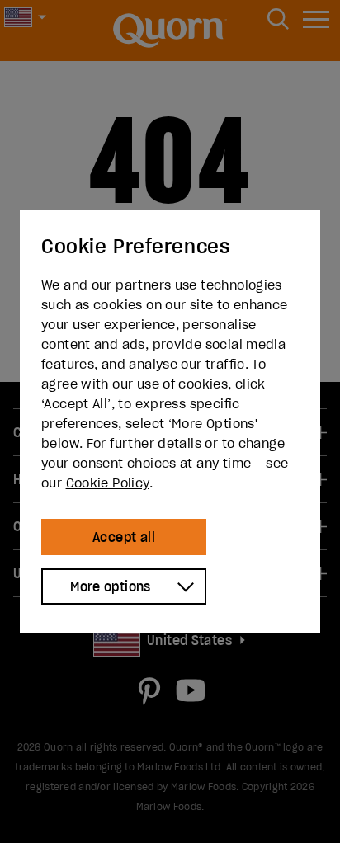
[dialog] (170, 421)
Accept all (123, 537)
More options (110, 586)
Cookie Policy (107, 482)
